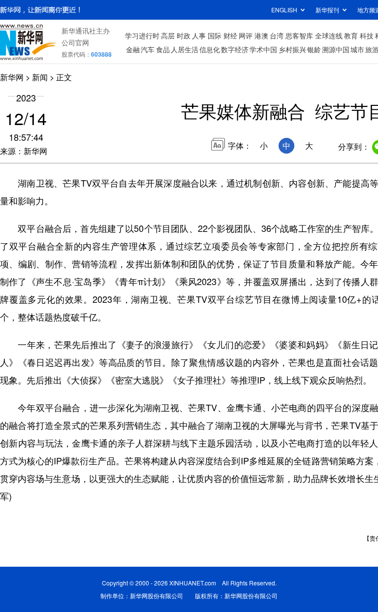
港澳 (261, 35)
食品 (163, 49)
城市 (357, 49)
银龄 (314, 49)
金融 (133, 49)
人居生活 (184, 49)
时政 (183, 35)
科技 (367, 35)
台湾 (277, 35)
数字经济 (235, 49)
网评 (245, 35)
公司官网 (75, 42)
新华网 (12, 77)
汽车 (148, 49)
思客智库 (299, 35)
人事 (199, 35)
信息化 (209, 49)
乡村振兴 (292, 49)
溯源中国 (335, 49)
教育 (351, 35)
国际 (214, 35)
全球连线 (329, 35)
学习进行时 (142, 35)
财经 (230, 35)
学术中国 (263, 49)
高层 (168, 35)
